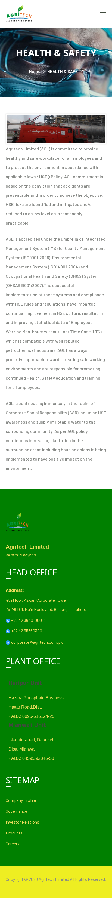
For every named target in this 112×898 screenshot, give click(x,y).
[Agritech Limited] (19, 13)
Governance (16, 811)
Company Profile (21, 800)
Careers (13, 843)
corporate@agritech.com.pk (37, 642)
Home (35, 71)
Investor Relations (22, 821)
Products (14, 832)
